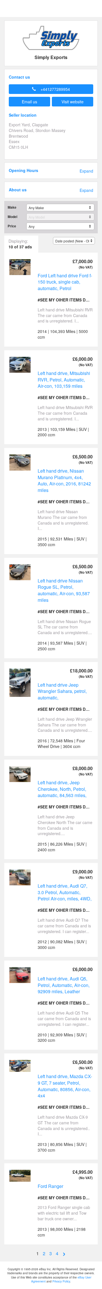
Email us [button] (29, 101)
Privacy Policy (61, 1281)
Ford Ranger (50, 1186)
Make (12, 207)
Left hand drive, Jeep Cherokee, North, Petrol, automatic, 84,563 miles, (62, 788)
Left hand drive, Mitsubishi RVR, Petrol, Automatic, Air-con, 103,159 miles (64, 379)
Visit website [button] (72, 101)
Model (12, 216)
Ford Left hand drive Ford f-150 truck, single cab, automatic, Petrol (65, 282)
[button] (51, 89)
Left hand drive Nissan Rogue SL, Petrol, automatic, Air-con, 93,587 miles (64, 590)
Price (12, 226)
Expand (86, 171)
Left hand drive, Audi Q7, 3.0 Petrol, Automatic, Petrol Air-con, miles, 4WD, (65, 892)
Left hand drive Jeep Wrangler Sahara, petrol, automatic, (62, 691)
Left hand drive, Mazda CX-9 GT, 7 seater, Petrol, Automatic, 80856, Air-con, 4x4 (65, 1086)
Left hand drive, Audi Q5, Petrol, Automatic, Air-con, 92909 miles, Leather (64, 985)
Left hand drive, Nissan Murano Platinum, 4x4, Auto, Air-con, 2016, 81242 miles (64, 480)
